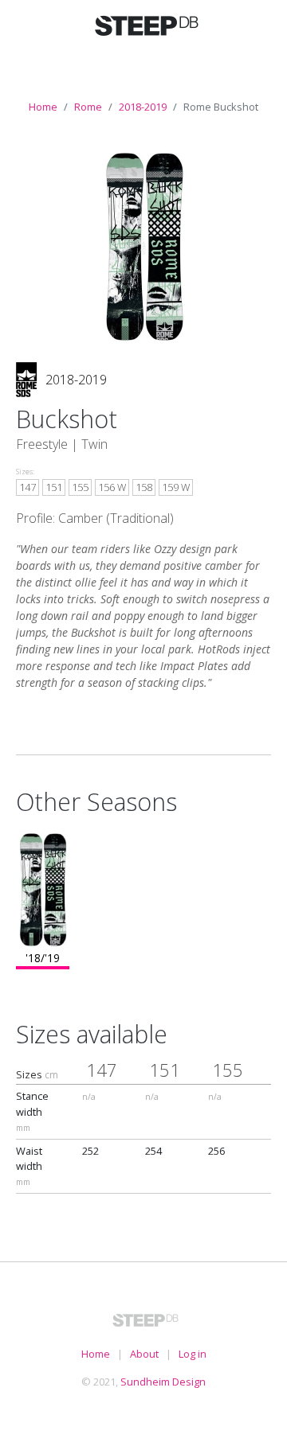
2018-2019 (143, 106)
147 (27, 487)
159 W (176, 487)
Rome (88, 106)
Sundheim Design (163, 1381)
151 (53, 487)
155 (80, 487)
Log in (192, 1354)
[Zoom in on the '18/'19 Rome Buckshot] (42, 888)
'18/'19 (43, 957)
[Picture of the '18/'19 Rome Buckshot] (144, 245)
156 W (112, 487)
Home (43, 106)
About (144, 1354)
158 (144, 487)
